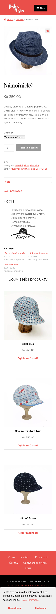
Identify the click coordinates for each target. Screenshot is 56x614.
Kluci (26, 166)
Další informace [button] (30, 600)
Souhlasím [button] (40, 608)
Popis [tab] (7, 182)
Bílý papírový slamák (14, 253)
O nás (11, 557)
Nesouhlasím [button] (15, 608)
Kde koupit (41, 557)
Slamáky (34, 166)
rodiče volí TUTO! (37, 169)
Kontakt (25, 557)
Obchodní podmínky (35, 563)
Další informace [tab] (13, 191)
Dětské (19, 20)
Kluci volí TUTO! (19, 169)
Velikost (8, 133)
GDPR (28, 568)
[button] (47, 30)
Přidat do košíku (29, 147)
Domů (10, 20)
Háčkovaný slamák (38, 253)
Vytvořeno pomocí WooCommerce (27, 586)
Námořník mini (11, 265)
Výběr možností (28, 358)
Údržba (13, 563)
